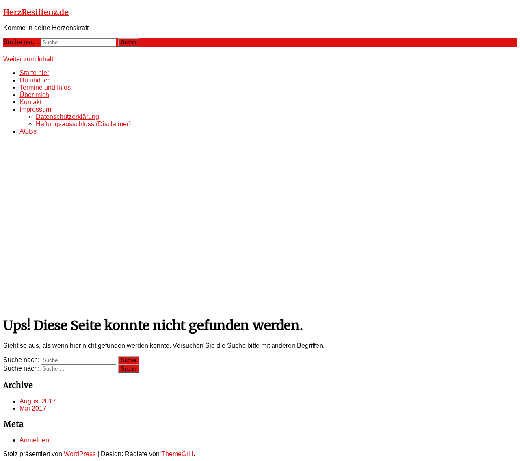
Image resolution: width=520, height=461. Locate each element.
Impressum (35, 109)
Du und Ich (35, 80)
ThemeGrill (177, 453)
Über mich (34, 94)
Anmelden (34, 440)
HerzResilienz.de (36, 12)
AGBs (28, 131)
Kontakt (30, 102)
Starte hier (34, 72)
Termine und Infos (45, 87)
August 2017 (38, 401)
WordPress (80, 453)
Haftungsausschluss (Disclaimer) (83, 124)
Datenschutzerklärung (67, 116)
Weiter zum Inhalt (28, 59)
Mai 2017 (33, 408)
